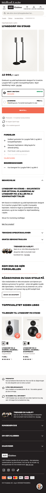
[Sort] (7, 343)
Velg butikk (10, 94)
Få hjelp (27, 255)
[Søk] (4, 13)
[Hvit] (3, 343)
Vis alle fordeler (9, 158)
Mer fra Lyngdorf (8, 224)
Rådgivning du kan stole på (23, 278)
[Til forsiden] (15, 7)
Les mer (41, 2)
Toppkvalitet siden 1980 (20, 305)
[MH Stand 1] (19, 50)
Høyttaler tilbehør (19, 18)
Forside (4, 18)
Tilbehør (10, 18)
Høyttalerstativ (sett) (9, 23)
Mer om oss (29, 464)
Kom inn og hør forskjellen (13, 268)
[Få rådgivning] (39, 486)
